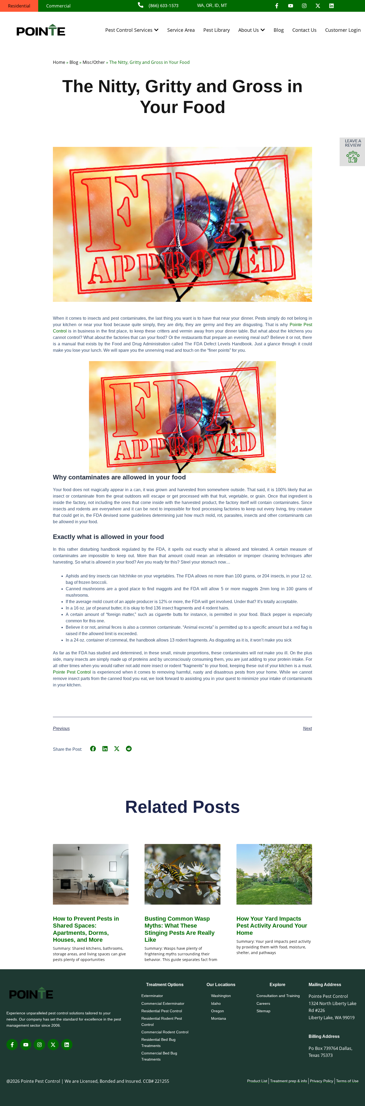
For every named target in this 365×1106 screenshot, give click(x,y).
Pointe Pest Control (72, 672)
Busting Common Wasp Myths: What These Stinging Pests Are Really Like (180, 929)
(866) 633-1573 (163, 5)
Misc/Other (94, 62)
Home (59, 62)
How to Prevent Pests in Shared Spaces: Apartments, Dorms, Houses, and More (86, 929)
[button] (93, 749)
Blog (73, 62)
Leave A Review (353, 142)
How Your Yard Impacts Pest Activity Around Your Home (271, 925)
